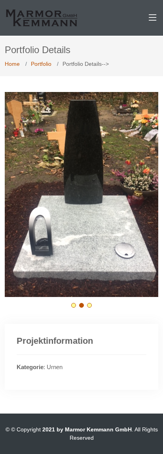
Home (12, 64)
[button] (73, 305)
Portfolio (41, 64)
